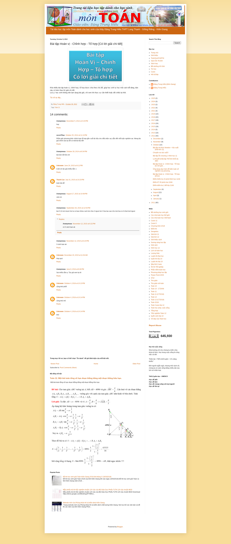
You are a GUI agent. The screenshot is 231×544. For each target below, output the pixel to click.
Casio (153, 72)
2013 (153, 133)
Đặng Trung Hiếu (160, 88)
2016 (153, 123)
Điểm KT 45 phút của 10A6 (162, 182)
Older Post (136, 364)
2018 (153, 117)
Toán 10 (154, 286)
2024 (153, 101)
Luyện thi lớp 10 (157, 262)
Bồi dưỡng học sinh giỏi (159, 212)
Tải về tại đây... (56, 98)
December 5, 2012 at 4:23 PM (77, 121)
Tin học (153, 69)
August (156, 192)
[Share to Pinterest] (93, 104)
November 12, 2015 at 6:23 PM (77, 241)
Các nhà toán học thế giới (160, 215)
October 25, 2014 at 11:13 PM (76, 135)
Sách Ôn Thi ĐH (157, 61)
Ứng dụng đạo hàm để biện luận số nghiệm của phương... (166, 170)
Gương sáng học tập (158, 242)
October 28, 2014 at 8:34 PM (76, 151)
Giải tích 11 (155, 234)
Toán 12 (154, 297)
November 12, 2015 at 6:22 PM (84, 224)
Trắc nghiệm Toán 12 (158, 313)
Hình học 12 (155, 248)
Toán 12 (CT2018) (157, 300)
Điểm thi (154, 229)
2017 (153, 120)
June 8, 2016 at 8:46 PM (75, 269)
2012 (153, 136)
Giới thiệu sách (156, 240)
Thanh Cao (60, 180)
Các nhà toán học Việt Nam (161, 218)
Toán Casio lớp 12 (157, 305)
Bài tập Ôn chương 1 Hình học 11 (165, 156)
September (157, 189)
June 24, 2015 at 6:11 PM (73, 165)
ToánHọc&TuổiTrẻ (157, 58)
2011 (153, 203)
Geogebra (154, 231)
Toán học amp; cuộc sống (160, 308)
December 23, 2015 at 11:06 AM (76, 255)
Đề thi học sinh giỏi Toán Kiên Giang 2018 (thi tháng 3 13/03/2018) (87, 477)
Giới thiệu (154, 55)
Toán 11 (57, 107)
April (155, 195)
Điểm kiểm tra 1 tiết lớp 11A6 (163, 185)
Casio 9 (154, 223)
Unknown (59, 165)
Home (96, 364)
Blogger (120, 527)
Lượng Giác (155, 253)
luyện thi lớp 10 (156, 259)
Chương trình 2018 (158, 226)
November (157, 142)
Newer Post (55, 364)
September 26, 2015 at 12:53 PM (78, 208)
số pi (152, 278)
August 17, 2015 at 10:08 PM (76, 194)
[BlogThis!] (85, 104)
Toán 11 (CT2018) (157, 294)
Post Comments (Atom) (68, 368)
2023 (153, 105)
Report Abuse (155, 325)
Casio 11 (154, 221)
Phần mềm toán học (158, 270)
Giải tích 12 (155, 237)
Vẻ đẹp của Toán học (158, 319)
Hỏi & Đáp (154, 74)
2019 (153, 114)
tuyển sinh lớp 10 (157, 316)
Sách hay (154, 63)
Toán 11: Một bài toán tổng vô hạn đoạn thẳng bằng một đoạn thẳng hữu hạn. (86, 378)
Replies (61, 219)
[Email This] (83, 104)
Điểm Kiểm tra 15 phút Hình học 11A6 (166, 179)
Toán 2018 (155, 302)
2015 (153, 126)
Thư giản (154, 280)
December (157, 139)
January (156, 199)
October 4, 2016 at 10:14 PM (74, 297)
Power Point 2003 (157, 275)
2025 (153, 98)
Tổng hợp (154, 311)
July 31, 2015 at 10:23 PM (74, 180)
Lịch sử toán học (157, 251)
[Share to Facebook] (90, 104)
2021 (153, 111)
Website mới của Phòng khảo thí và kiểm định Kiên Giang (84, 503)
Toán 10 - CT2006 (157, 289)
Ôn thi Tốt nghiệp (157, 267)
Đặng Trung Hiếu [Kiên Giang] (165, 84)
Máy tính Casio (156, 264)
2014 (153, 130)
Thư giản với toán (157, 283)
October (156, 145)
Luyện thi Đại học (157, 256)
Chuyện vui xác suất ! (160, 153)
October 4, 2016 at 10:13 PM (74, 283)
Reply (58, 128)
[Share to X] (88, 104)
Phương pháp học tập (159, 272)
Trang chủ (154, 53)
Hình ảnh (154, 245)
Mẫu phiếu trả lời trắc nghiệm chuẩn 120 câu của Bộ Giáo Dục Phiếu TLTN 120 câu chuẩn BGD (97, 490)
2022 (153, 108)
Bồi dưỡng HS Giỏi (158, 66)
